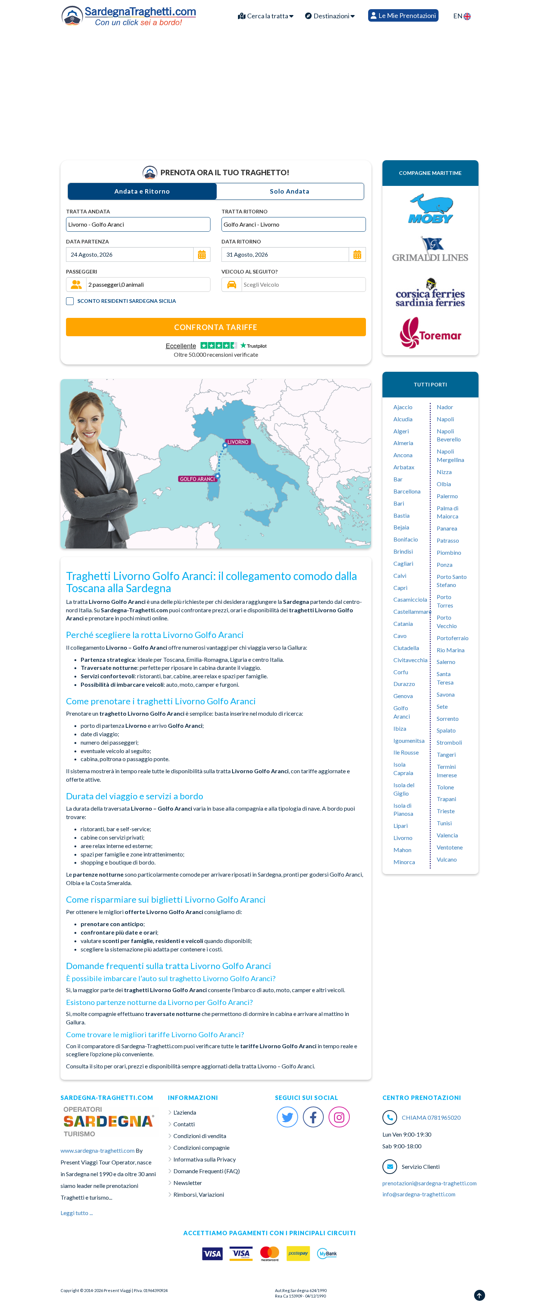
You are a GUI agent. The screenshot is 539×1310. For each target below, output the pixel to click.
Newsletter (187, 1182)
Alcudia (402, 418)
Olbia (444, 483)
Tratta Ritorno (244, 211)
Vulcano (447, 859)
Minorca (404, 861)
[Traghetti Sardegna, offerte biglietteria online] (128, 14)
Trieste (446, 810)
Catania (403, 623)
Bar (398, 479)
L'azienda (184, 1112)
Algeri (401, 431)
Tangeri (446, 754)
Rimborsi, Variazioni (198, 1194)
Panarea (447, 528)
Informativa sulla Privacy (204, 1159)
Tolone (445, 787)
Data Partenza (87, 241)
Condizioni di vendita (199, 1135)
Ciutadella (406, 647)
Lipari (400, 825)
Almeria (403, 442)
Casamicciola (410, 599)
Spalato (446, 730)
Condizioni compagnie (201, 1147)
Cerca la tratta (267, 16)
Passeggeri (81, 271)
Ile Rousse (406, 752)
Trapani (446, 798)
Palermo (447, 495)
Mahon (402, 849)
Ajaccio (402, 406)
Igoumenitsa (409, 740)
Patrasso (448, 540)
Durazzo (404, 683)
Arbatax (403, 466)
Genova (403, 695)
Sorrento (448, 718)
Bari (398, 503)
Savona (446, 694)
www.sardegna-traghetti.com (97, 1150)
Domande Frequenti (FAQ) (206, 1170)
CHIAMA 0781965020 (431, 1117)
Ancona (402, 454)
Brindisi (403, 551)
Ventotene (450, 847)
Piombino (449, 552)
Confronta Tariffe (215, 327)
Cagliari (403, 563)
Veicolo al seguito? (249, 271)
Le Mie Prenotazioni (406, 15)
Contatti (184, 1123)
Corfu (400, 671)
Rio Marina (451, 649)
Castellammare (412, 611)
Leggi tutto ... (76, 1212)
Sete (442, 706)
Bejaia (401, 527)
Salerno (446, 661)
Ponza (444, 564)
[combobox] (138, 224)
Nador (445, 406)
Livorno (402, 837)
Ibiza (399, 728)
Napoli (445, 418)
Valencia (447, 835)
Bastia (401, 515)
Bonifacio (405, 539)
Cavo (400, 635)
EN (458, 16)
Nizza (444, 471)
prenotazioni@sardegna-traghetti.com (429, 1183)
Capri (400, 587)
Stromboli (449, 742)
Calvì (399, 575)
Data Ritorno (241, 241)
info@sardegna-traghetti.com (418, 1194)
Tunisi (444, 822)
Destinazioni (331, 16)
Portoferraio (453, 637)
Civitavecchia (410, 659)
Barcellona (407, 491)
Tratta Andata (88, 211)
